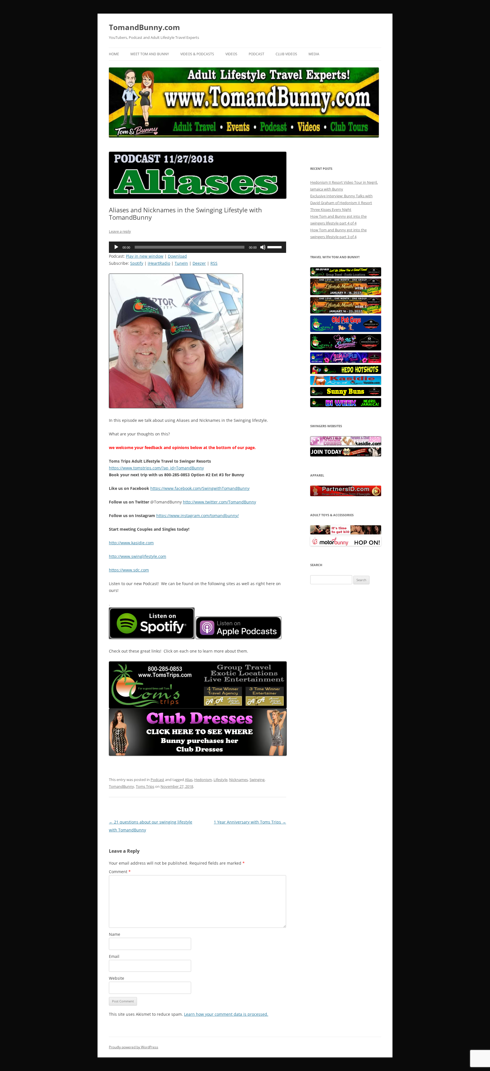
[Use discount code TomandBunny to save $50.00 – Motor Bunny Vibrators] (345, 544)
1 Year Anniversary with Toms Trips (250, 822)
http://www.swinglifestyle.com (137, 556)
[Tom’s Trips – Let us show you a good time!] (345, 275)
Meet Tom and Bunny (149, 54)
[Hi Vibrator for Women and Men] (345, 533)
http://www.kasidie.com (131, 542)
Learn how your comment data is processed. (226, 1014)
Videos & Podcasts (197, 54)
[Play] (116, 247)
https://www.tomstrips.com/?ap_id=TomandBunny (156, 468)
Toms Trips (145, 786)
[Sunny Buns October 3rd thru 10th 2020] (345, 394)
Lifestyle (220, 779)
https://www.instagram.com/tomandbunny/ (197, 515)
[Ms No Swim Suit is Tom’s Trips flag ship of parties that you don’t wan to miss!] (345, 349)
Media (314, 54)
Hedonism (203, 779)
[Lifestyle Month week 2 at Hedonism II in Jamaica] (345, 293)
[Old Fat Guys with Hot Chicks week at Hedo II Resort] (345, 330)
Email (114, 956)
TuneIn (181, 263)
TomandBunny (121, 786)
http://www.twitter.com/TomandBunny (219, 502)
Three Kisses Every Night (330, 209)
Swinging (257, 779)
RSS (213, 263)
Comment (120, 871)
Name (114, 934)
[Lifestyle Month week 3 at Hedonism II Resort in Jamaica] (345, 312)
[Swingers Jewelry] (345, 494)
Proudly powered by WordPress (133, 1047)
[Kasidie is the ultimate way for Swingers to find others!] (345, 443)
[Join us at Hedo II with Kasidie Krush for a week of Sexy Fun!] (345, 383)
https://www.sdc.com (129, 570)
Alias (189, 779)
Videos (231, 54)
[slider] (275, 247)
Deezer (199, 263)
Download (177, 256)
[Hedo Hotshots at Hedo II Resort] (345, 372)
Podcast (256, 54)
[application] (197, 247)
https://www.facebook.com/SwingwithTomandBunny (200, 488)
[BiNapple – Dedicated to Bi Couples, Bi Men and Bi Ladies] (345, 361)
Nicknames (238, 779)
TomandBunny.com (144, 27)
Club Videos (286, 54)
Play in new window (144, 256)
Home (114, 54)
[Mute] (263, 247)
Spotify (136, 263)
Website (116, 978)
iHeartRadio (159, 263)
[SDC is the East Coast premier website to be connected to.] (345, 455)
